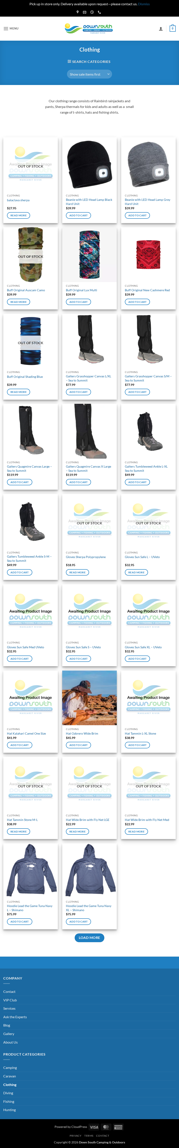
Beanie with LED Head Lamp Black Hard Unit (89, 202)
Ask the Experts (15, 1017)
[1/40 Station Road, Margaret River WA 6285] (78, 12)
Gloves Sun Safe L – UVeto (142, 557)
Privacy (75, 1135)
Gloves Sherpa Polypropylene (86, 557)
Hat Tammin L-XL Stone (140, 733)
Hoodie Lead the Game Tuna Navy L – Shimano (29, 908)
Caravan (9, 1076)
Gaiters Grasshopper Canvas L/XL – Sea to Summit (88, 378)
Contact (9, 991)
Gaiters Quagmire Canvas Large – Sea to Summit (29, 468)
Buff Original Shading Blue (25, 376)
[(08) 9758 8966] (100, 12)
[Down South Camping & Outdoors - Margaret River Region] (89, 28)
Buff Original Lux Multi (81, 290)
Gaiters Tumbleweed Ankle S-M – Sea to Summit (29, 558)
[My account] (161, 28)
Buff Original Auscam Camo (26, 290)
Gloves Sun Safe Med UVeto (25, 647)
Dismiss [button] (144, 4)
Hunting (9, 1110)
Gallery (8, 1034)
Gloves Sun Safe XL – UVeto (143, 647)
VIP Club (10, 1000)
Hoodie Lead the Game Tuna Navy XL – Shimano (88, 908)
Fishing (8, 1101)
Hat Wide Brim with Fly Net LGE (87, 820)
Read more (18, 215)
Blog (6, 1025)
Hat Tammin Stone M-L (22, 820)
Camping (10, 1067)
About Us (10, 1042)
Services (9, 1008)
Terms (88, 1135)
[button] (11, 28)
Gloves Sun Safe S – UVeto (83, 647)
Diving (8, 1093)
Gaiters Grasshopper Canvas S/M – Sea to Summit (148, 378)
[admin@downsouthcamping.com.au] (85, 12)
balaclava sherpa (18, 200)
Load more (89, 938)
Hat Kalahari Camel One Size (26, 733)
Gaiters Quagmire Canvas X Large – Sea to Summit (88, 468)
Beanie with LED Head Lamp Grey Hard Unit (147, 202)
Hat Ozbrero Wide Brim (82, 733)
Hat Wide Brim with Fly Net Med (147, 820)
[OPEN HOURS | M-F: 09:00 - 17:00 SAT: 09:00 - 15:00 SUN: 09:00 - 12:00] (92, 12)
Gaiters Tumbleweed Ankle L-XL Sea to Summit (146, 468)
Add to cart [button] (78, 215)
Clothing (9, 1084)
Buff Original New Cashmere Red (147, 290)
